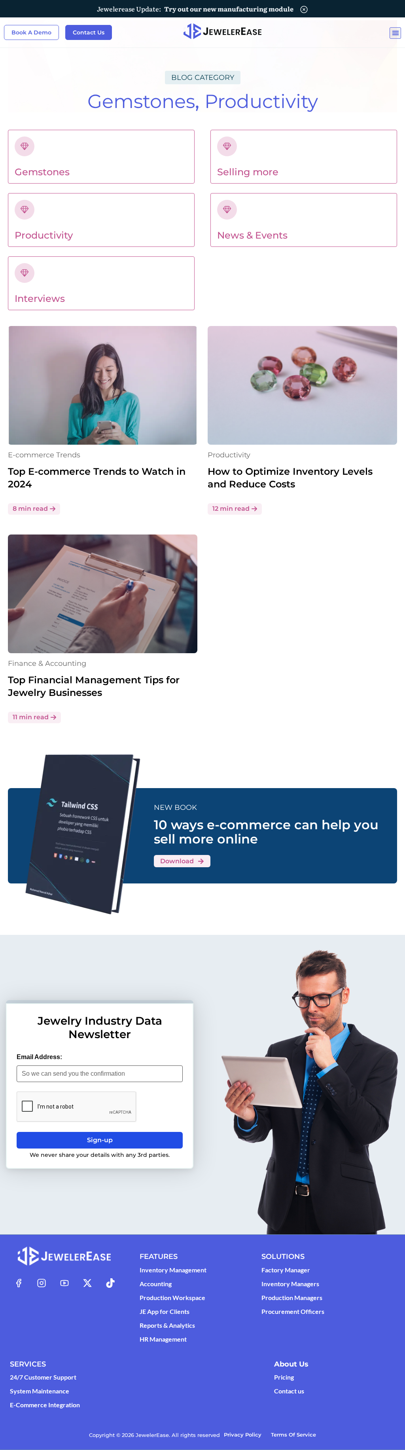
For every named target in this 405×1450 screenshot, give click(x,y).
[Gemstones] (24, 146)
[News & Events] (227, 210)
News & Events (252, 235)
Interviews (40, 298)
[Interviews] (24, 273)
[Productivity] (24, 210)
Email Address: (39, 1057)
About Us (291, 1364)
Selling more (247, 172)
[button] (395, 33)
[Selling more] (227, 146)
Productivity (261, 101)
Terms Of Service (293, 1435)
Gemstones (141, 101)
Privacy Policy (242, 1435)
